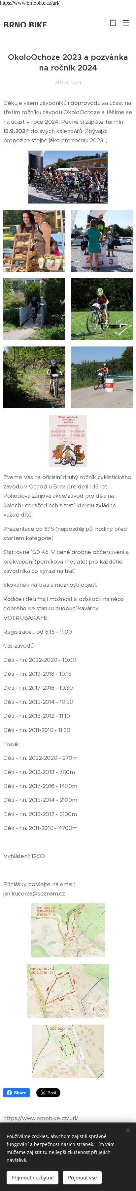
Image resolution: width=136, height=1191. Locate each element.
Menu (126, 22)
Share (20, 1092)
